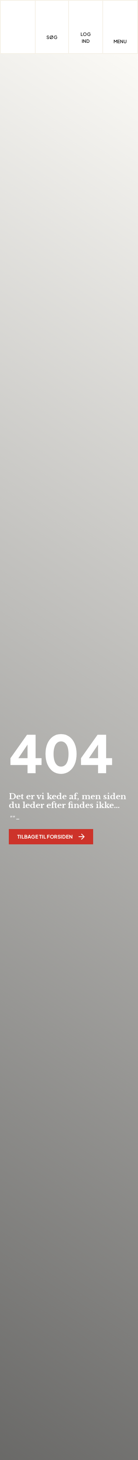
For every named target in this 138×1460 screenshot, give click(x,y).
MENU (120, 41)
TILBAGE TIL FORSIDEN (45, 837)
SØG (52, 37)
